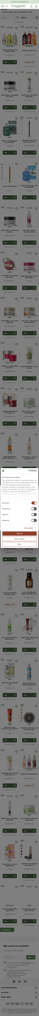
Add (5, 62)
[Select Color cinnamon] (2, 173)
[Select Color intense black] (21, 119)
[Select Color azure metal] (21, 128)
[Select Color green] (21, 125)
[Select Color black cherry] (2, 165)
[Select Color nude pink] (2, 176)
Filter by (23, 17)
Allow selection (19, 539)
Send (30, 957)
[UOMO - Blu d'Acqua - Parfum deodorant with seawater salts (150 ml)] (29, 670)
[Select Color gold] (21, 713)
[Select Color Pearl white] (21, 707)
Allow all (19, 533)
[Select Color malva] (2, 170)
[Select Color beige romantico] (21, 848)
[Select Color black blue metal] (21, 131)
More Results (5, 930)
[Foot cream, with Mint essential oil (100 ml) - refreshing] (9, 579)
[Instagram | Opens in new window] (25, 983)
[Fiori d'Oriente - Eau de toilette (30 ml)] (9, 851)
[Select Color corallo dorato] (21, 843)
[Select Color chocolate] (21, 134)
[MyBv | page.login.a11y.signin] (31, 6)
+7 (1, 178)
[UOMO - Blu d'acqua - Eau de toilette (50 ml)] (29, 172)
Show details (28, 528)
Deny (19, 544)
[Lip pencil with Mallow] (9, 172)
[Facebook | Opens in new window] (14, 983)
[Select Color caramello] (2, 168)
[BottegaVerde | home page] (18, 6)
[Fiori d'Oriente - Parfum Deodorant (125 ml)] (29, 443)
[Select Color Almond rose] (21, 716)
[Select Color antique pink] (21, 718)
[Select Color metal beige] (21, 710)
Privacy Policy (25, 963)
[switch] (34, 508)
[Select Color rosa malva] (21, 851)
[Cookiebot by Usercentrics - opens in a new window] (28, 470)
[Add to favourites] (16, 28)
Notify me (28, 62)
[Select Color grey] (21, 122)
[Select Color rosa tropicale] (21, 854)
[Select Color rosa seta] (21, 846)
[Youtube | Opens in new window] (19, 983)
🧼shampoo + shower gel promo (19, 2)
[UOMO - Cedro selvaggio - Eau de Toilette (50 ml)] (9, 127)
